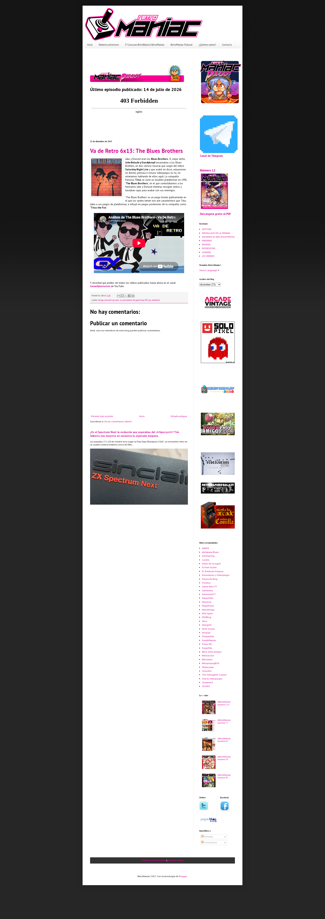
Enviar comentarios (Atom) (118, 421)
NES (146, 300)
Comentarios (210, 842)
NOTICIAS (206, 229)
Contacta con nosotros (153, 860)
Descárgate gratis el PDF (215, 214)
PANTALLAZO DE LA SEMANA (216, 233)
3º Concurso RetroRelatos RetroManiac (145, 44)
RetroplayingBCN (210, 663)
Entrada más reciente (102, 416)
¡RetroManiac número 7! (224, 721)
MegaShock (208, 605)
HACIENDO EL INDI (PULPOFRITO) (218, 236)
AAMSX (205, 548)
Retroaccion (208, 655)
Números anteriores (109, 44)
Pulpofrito (207, 648)
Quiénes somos (176, 860)
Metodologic (208, 609)
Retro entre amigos (212, 651)
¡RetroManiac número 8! (224, 776)
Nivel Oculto (208, 628)
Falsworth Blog (209, 579)
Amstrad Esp (208, 555)
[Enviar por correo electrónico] (119, 296)
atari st (118, 300)
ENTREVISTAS (208, 248)
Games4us (207, 590)
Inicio (90, 44)
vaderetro (156, 300)
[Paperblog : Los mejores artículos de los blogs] (208, 822)
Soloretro (207, 671)
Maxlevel (206, 602)
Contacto (227, 44)
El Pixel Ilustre (209, 567)
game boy (140, 300)
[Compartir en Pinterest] (133, 296)
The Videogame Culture (214, 674)
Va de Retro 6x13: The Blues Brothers (136, 150)
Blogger (183, 876)
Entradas (208, 836)
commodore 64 (128, 300)
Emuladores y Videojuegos (215, 575)
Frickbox (206, 582)
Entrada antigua (179, 416)
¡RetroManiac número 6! (224, 739)
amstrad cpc (109, 300)
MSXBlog (206, 617)
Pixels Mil (207, 644)
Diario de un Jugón (211, 563)
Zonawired (207, 682)
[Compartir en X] (126, 296)
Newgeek (207, 624)
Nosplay (206, 632)
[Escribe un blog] (122, 296)
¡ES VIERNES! (208, 256)
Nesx (204, 621)
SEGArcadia (208, 667)
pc (150, 300)
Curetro (206, 559)
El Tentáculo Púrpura (212, 571)
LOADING (206, 252)
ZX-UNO (206, 686)
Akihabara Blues (210, 552)
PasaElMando (209, 640)
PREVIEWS (207, 240)
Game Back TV (209, 586)
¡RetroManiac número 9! (224, 758)
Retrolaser (207, 659)
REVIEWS (206, 244)
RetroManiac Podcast (182, 44)
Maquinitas (207, 598)
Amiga (101, 300)
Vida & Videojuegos (212, 678)
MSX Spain (207, 613)
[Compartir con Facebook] (129, 296)
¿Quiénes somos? (207, 44)
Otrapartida (208, 636)
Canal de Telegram (211, 156)
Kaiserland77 (209, 594)
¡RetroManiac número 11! (224, 703)
